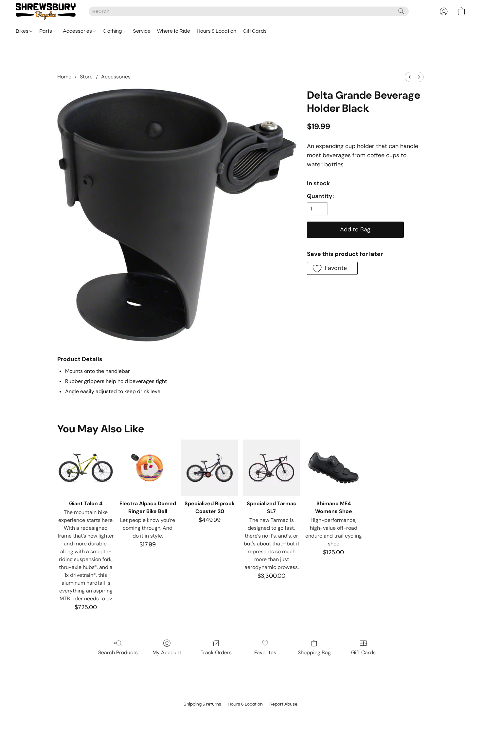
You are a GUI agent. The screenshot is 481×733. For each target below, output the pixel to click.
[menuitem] (409, 77)
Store (86, 76)
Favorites (265, 652)
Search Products (118, 652)
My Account (166, 652)
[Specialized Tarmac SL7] (271, 468)
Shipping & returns (202, 704)
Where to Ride (173, 31)
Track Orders (216, 652)
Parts (46, 31)
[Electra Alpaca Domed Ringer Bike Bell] (147, 468)
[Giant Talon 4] (85, 468)
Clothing (113, 31)
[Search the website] (401, 11)
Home (64, 76)
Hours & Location (216, 31)
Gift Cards (255, 31)
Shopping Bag (314, 652)
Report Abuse (283, 704)
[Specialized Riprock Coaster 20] (209, 468)
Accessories (78, 31)
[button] (46, 11)
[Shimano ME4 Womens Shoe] (333, 468)
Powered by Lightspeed (241, 715)
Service (142, 31)
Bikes (22, 31)
